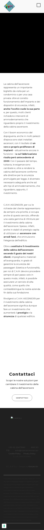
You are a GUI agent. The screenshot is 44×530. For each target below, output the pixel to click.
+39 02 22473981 (16, 447)
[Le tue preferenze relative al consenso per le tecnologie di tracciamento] (4, 526)
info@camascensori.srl (26, 450)
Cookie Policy (15, 453)
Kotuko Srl (33, 466)
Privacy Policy (29, 453)
